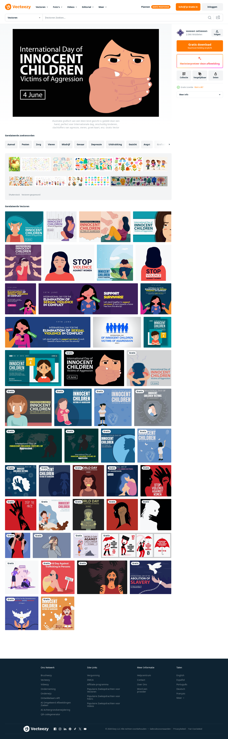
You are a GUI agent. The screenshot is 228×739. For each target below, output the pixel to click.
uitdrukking (115, 144)
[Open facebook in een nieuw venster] (55, 729)
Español (180, 679)
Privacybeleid (179, 728)
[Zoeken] (210, 17)
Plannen (145, 6)
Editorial (86, 6)
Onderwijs (46, 693)
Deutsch (180, 688)
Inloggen (212, 6)
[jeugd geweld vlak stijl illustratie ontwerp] (22, 577)
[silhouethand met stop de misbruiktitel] (20, 514)
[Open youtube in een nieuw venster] (85, 729)
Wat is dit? (198, 87)
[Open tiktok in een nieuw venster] (75, 729)
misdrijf (66, 144)
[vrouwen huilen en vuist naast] (122, 514)
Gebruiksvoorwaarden (160, 728)
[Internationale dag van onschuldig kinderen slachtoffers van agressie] (33, 446)
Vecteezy (45, 679)
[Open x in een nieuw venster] (80, 729)
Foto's (56, 6)
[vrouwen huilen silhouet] (155, 514)
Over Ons (142, 684)
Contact (141, 679)
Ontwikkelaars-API (50, 698)
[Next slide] (167, 144)
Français (180, 693)
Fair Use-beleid (195, 728)
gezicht (133, 144)
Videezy (45, 684)
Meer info (183, 94)
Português (181, 684)
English (180, 675)
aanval (11, 144)
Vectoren (40, 6)
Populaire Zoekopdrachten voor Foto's (103, 697)
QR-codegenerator (50, 714)
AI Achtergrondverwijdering (55, 709)
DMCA (90, 679)
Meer (101, 6)
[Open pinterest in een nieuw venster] (70, 729)
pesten (25, 144)
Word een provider (142, 690)
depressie (96, 144)
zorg (38, 144)
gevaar (80, 144)
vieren (51, 144)
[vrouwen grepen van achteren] (17, 545)
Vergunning (93, 675)
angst (147, 144)
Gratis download (200, 46)
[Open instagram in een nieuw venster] (60, 729)
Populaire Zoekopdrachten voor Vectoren (103, 690)
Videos (70, 6)
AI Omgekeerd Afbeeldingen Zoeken (56, 704)
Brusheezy (46, 675)
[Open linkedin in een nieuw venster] (65, 729)
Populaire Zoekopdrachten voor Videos (103, 705)
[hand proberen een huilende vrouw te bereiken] (155, 480)
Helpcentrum (144, 675)
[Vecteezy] (18, 7)
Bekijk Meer (139, 181)
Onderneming (48, 688)
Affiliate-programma (97, 684)
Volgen (217, 34)
